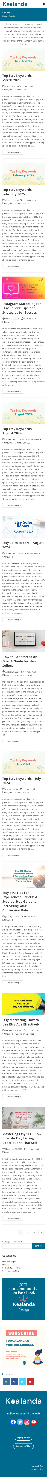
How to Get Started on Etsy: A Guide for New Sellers (19, 661)
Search (38, 1246)
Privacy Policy (37, 1469)
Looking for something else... (13, 1242)
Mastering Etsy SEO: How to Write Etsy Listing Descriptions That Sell (22, 1138)
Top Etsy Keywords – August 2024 (18, 431)
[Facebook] (14, 1381)
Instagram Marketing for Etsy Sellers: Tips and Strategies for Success (21, 308)
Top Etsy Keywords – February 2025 (18, 191)
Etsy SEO (26, 89)
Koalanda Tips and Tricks (11, 1268)
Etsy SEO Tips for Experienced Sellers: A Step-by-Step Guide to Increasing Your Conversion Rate (19, 901)
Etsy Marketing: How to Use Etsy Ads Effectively (21, 1022)
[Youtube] (30, 1381)
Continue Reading (14, 153)
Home (4, 16)
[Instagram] (6, 1381)
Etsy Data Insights (13, 89)
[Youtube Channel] (34, 1422)
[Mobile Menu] (44, 4)
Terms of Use (37, 1466)
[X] (22, 1381)
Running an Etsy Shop (24, 675)
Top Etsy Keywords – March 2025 (18, 77)
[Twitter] (20, 1422)
